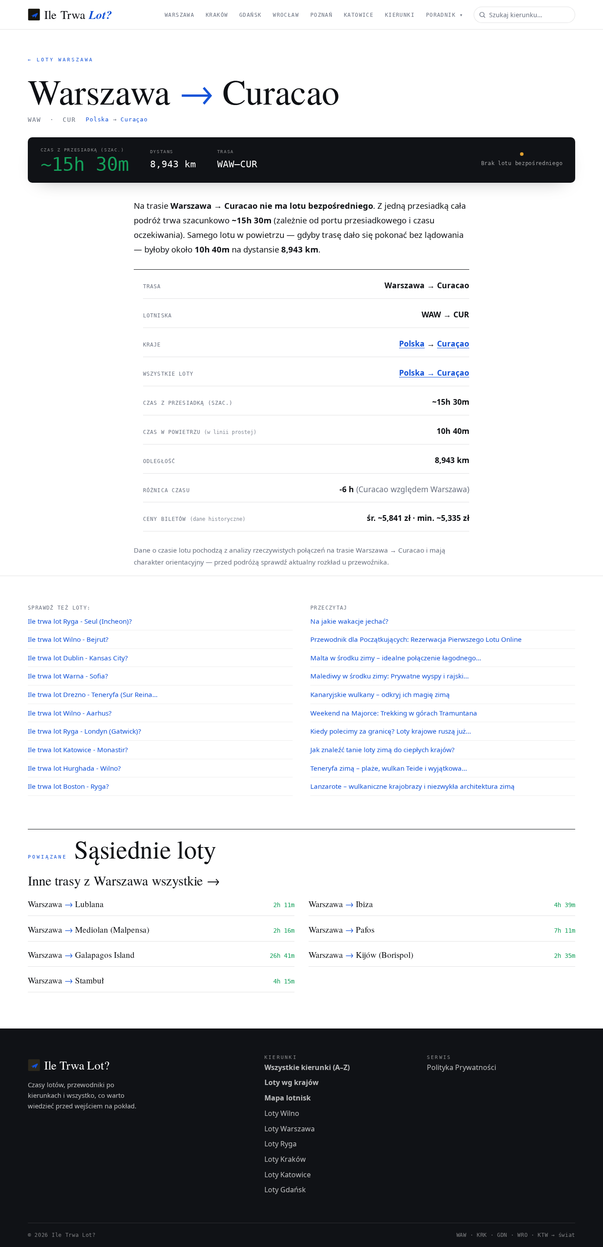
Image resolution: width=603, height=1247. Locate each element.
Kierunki (400, 15)
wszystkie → (186, 880)
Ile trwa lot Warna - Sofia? (68, 675)
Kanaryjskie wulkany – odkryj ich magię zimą (380, 694)
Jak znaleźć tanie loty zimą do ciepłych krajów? (382, 749)
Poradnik (444, 15)
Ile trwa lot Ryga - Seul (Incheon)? (80, 621)
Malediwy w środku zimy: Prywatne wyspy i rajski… (389, 675)
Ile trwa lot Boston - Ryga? (68, 786)
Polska (97, 119)
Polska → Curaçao (434, 372)
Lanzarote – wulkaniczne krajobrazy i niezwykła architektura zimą (412, 786)
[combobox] (524, 15)
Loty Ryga (280, 1144)
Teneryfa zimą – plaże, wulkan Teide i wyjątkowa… (388, 768)
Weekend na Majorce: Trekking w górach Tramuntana (393, 712)
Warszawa (179, 15)
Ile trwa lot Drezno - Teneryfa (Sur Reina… (93, 694)
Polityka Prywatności (461, 1067)
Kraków (217, 15)
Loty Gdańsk (285, 1189)
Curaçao (134, 119)
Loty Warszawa (289, 1129)
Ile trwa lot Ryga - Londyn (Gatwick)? (84, 731)
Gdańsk (250, 15)
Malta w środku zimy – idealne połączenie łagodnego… (395, 657)
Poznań (321, 15)
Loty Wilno (281, 1113)
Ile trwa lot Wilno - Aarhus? (70, 712)
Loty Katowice (287, 1174)
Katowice (358, 15)
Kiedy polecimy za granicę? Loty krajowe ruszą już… (390, 731)
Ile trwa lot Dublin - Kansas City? (78, 657)
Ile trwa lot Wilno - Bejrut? (68, 639)
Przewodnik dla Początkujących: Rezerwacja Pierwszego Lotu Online (416, 639)
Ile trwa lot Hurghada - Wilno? (74, 768)
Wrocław (286, 15)
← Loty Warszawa (61, 60)
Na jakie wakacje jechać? (349, 621)
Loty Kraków (285, 1159)
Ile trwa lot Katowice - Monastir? (78, 749)
